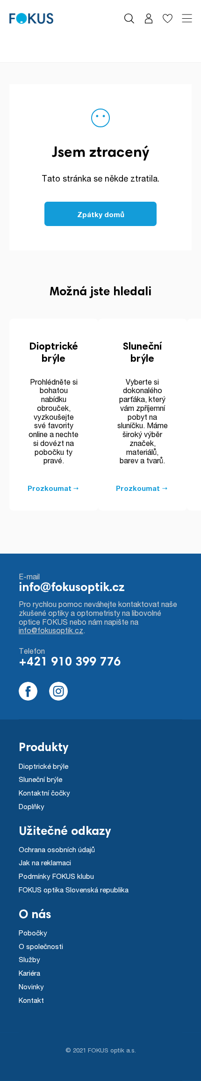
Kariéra (29, 973)
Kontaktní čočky (44, 793)
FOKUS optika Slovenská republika (74, 889)
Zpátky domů (100, 214)
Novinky (31, 986)
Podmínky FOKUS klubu (56, 876)
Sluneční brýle (40, 779)
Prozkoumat (50, 488)
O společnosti (41, 946)
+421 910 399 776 (70, 663)
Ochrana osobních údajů (57, 849)
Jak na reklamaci (45, 862)
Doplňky (31, 806)
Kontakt (31, 1000)
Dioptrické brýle (43, 766)
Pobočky (33, 932)
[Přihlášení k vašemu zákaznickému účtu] (148, 18)
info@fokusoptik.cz (72, 588)
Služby (29, 959)
